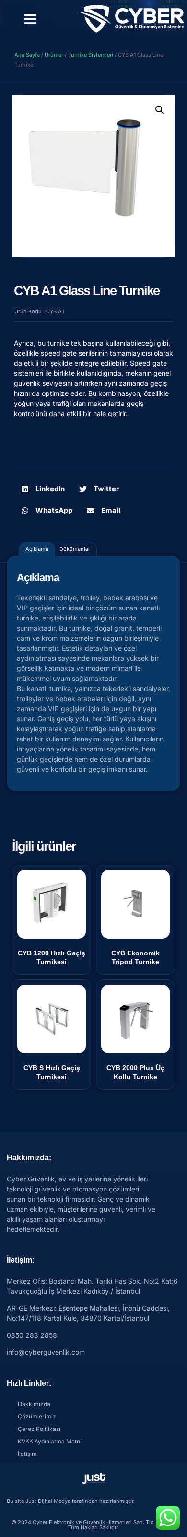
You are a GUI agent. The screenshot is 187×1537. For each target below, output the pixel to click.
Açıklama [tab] (36, 549)
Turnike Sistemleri (90, 54)
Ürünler (54, 54)
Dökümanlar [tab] (74, 549)
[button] (30, 19)
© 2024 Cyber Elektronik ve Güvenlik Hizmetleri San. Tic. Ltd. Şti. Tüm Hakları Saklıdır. (93, 1525)
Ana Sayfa (27, 54)
